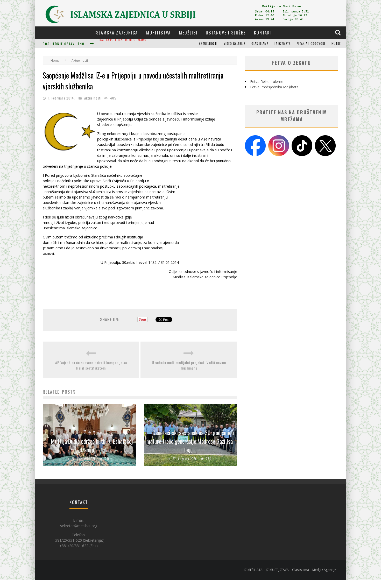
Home (55, 60)
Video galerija (234, 43)
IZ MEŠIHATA (253, 570)
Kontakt (263, 33)
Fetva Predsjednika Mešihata (274, 86)
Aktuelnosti (208, 43)
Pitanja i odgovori (311, 43)
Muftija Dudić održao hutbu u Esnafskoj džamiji (137, 44)
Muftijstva (158, 33)
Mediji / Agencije (324, 570)
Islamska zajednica (116, 33)
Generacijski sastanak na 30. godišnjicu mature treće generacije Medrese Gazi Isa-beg (190, 441)
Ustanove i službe (226, 33)
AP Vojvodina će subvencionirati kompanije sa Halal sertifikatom (91, 365)
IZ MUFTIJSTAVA (277, 570)
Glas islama (259, 43)
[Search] (338, 32)
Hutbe (336, 43)
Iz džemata (282, 43)
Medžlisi (188, 33)
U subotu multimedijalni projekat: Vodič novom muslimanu (189, 365)
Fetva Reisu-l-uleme (266, 81)
